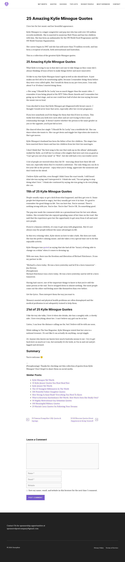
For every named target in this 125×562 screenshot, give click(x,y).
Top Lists (74, 4)
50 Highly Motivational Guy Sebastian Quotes (52, 400)
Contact (116, 4)
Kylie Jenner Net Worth (42, 386)
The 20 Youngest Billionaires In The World (50, 389)
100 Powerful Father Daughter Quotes (48, 392)
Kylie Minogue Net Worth (43, 380)
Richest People (87, 4)
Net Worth (42, 4)
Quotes (53, 4)
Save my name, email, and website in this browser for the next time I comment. (63, 490)
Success (63, 4)
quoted (46, 247)
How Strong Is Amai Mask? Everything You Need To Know (57, 395)
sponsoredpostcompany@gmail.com (22, 528)
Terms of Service (112, 548)
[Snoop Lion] (6, 4)
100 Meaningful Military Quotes (46, 403)
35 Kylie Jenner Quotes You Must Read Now (51, 383)
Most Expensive (103, 4)
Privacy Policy (99, 548)
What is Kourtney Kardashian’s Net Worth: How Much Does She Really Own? (65, 397)
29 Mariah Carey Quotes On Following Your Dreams (54, 406)
